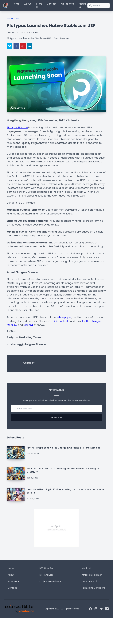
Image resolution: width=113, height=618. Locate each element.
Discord (28, 325)
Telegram (97, 321)
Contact (51, 3)
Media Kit (82, 5)
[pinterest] (23, 46)
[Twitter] (101, 608)
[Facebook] (90, 608)
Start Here (39, 5)
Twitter (86, 321)
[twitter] (9, 46)
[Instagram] (96, 608)
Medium (12, 325)
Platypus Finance (17, 127)
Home (16, 3)
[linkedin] (29, 46)
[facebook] (16, 46)
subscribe (56, 417)
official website (60, 321)
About (27, 3)
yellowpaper (64, 317)
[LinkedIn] (107, 608)
